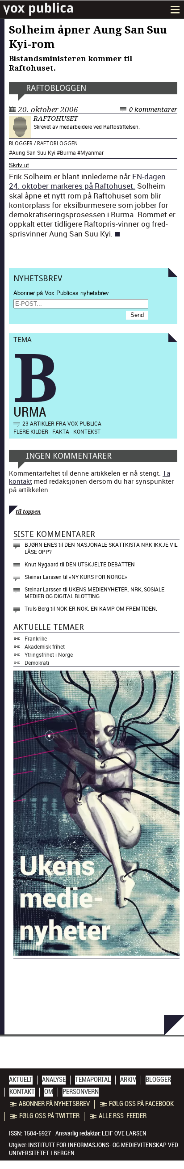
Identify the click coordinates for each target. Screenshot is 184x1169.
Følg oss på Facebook (141, 1104)
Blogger (21, 143)
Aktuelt (21, 1080)
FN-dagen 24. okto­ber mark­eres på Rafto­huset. (87, 181)
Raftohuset (55, 118)
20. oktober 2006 (48, 109)
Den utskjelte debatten (100, 564)
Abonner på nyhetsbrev (54, 1104)
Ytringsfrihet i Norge (49, 654)
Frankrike (36, 638)
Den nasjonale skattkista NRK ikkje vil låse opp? (101, 548)
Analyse (54, 1080)
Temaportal (93, 1080)
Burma (68, 152)
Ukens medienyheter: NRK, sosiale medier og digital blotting (94, 593)
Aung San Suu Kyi (33, 152)
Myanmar (92, 152)
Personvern (81, 1092)
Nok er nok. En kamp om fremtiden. (106, 608)
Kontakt (22, 1092)
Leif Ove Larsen (124, 1133)
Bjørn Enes (41, 544)
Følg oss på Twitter (49, 1116)
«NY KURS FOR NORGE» (98, 576)
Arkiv (128, 1080)
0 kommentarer (153, 110)
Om (48, 1092)
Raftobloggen (56, 88)
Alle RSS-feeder (122, 1116)
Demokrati (37, 662)
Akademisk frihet (45, 646)
